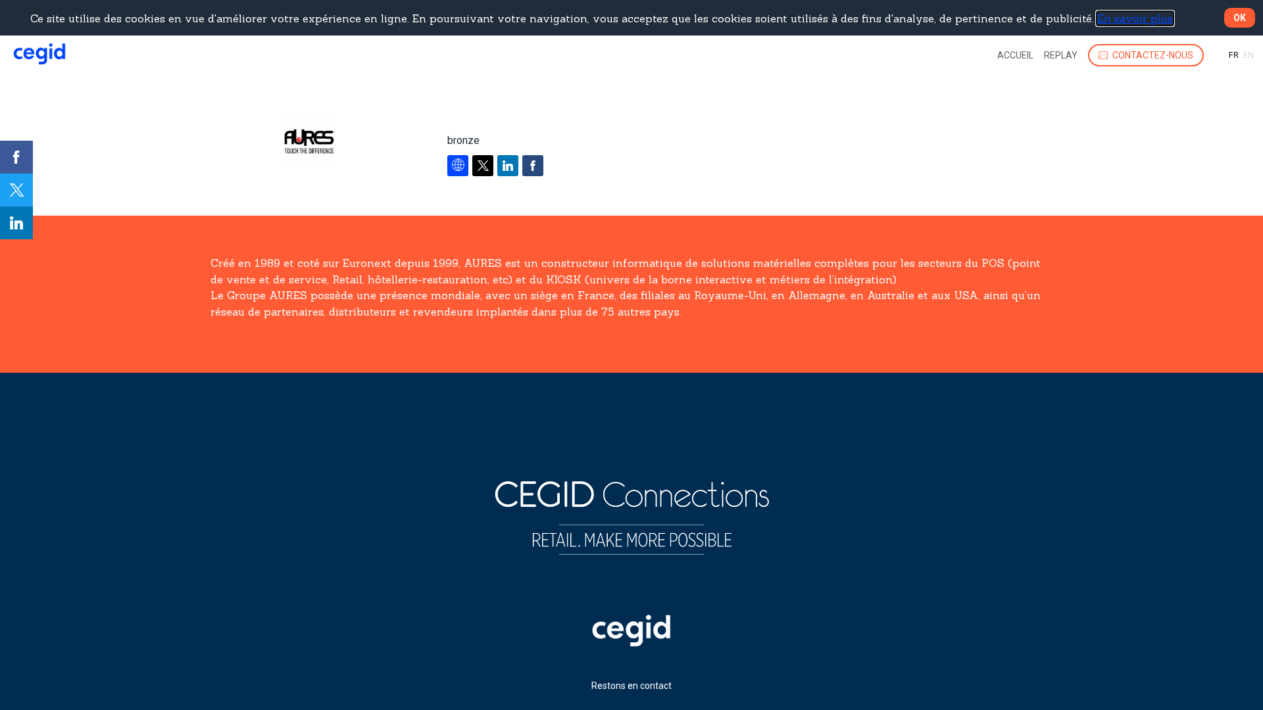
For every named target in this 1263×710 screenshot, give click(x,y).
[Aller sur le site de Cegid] (631, 643)
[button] (1146, 55)
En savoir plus (1135, 18)
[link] (1015, 55)
